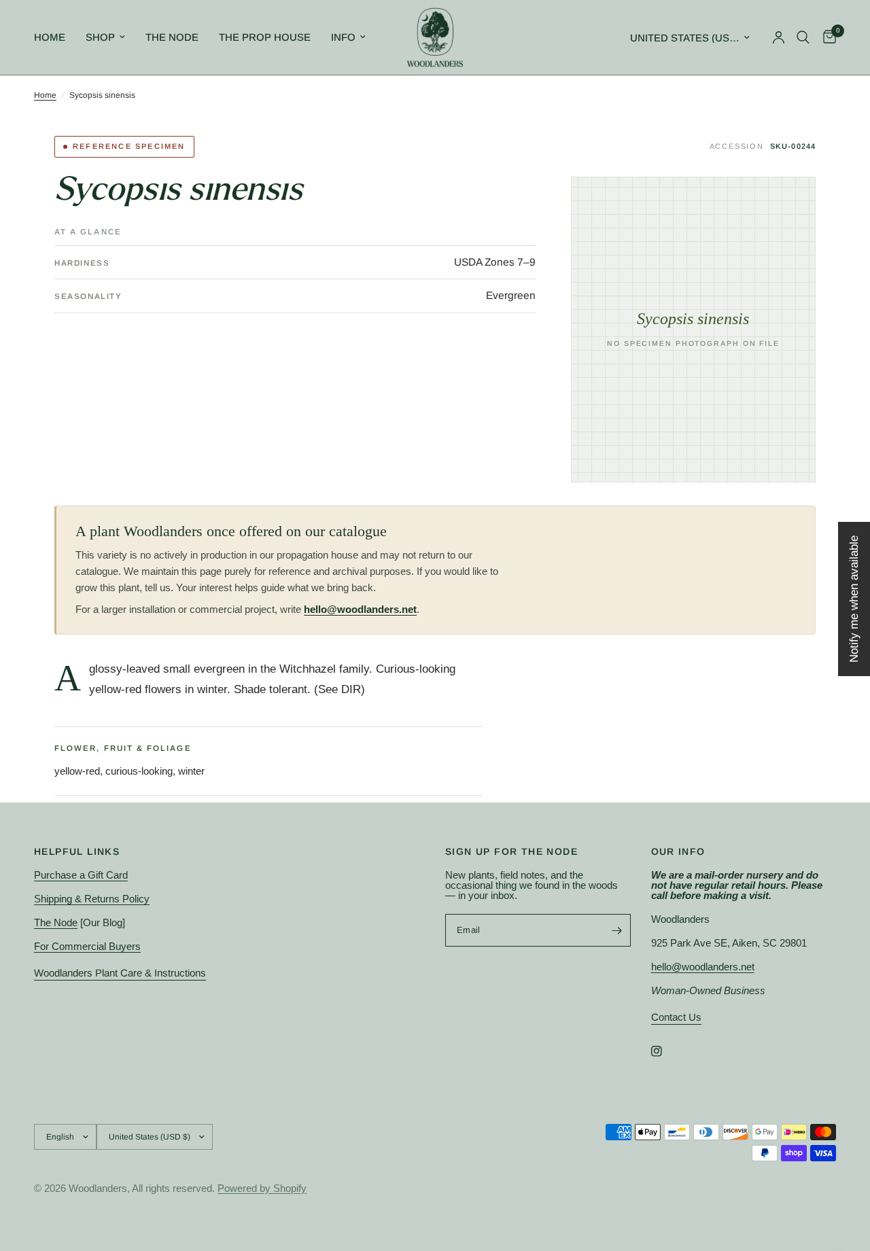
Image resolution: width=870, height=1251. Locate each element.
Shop (100, 37)
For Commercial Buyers (87, 946)
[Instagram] (666, 1051)
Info (343, 37)
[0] (826, 37)
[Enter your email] (617, 930)
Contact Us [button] (676, 1017)
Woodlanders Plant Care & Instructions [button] (120, 973)
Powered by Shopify (262, 1188)
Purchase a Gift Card (81, 875)
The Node (171, 37)
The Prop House (265, 37)
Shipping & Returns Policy (92, 898)
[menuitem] (54, 37)
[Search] (803, 37)
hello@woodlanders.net (360, 609)
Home (49, 37)
